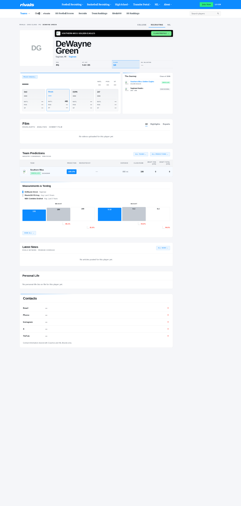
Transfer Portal (141, 4)
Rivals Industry (30, 77)
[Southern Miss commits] (25, 171)
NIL (157, 4)
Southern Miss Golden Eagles (142, 82)
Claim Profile (161, 33)
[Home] (27, 4)
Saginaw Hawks (136, 88)
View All (29, 233)
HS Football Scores (64, 13)
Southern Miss (37, 170)
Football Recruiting (72, 4)
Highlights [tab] (155, 124)
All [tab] (146, 124)
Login (218, 4)
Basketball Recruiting (98, 4)
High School (121, 4)
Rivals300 (116, 13)
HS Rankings (132, 13)
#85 (66, 101)
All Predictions (160, 154)
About (167, 4)
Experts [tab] (166, 124)
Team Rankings (99, 13)
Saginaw (72, 57)
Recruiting (157, 25)
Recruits (83, 13)
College (141, 25)
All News (163, 248)
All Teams (140, 154)
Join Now (206, 4)
